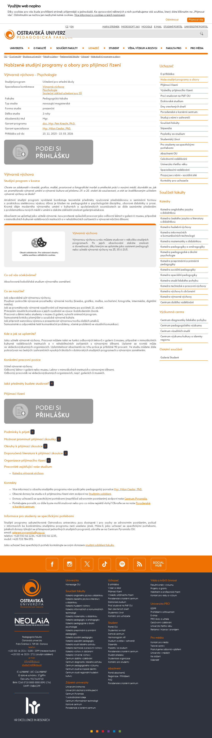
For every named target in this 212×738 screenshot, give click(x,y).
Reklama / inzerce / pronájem (165, 629)
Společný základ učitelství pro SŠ (62, 93)
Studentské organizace (119, 658)
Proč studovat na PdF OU (175, 96)
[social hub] (158, 564)
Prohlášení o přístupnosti (162, 612)
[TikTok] (104, 564)
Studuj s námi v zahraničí (175, 117)
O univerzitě (15, 57)
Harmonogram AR (116, 637)
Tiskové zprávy (158, 646)
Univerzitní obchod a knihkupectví (82, 690)
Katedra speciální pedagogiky (178, 275)
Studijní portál (173, 27)
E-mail (158, 27)
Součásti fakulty (70, 48)
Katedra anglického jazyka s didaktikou (176, 211)
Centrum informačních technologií (82, 701)
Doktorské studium (171, 101)
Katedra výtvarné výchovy (28, 473)
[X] (87, 564)
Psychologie (50, 90)
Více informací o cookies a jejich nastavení (99, 15)
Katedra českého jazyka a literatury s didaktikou (182, 220)
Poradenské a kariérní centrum (179, 112)
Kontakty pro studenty (118, 662)
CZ (66, 27)
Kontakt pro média (159, 642)
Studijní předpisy (116, 655)
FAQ (110, 680)
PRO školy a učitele (160, 619)
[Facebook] (52, 564)
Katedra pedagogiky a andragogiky (182, 247)
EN (71, 27)
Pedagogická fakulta (69, 57)
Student (116, 48)
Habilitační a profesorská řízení (165, 592)
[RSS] (139, 564)
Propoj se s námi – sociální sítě (178, 175)
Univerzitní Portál (196, 27)
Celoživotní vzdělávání (173, 159)
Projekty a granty (159, 588)
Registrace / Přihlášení (118, 676)
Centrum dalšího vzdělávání (177, 302)
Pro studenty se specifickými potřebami (177, 146)
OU (5, 57)
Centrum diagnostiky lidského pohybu (183, 320)
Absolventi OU (168, 153)
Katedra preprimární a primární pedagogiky (179, 263)
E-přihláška (167, 74)
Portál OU (113, 627)
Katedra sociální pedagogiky (178, 269)
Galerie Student (169, 357)
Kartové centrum (74, 704)
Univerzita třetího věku (173, 164)
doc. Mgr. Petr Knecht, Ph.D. (59, 123)
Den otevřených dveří (118, 609)
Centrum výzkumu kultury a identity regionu (181, 338)
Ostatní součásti (171, 349)
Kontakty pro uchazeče (174, 180)
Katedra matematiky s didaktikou (180, 241)
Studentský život (170, 139)
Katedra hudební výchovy (175, 227)
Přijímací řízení (169, 85)
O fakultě (43, 48)
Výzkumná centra (172, 312)
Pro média (196, 48)
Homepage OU (73, 584)
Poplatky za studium (172, 134)
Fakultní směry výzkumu (162, 585)
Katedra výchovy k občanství (177, 291)
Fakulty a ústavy (50, 57)
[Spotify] (122, 564)
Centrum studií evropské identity (81, 669)
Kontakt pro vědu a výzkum (164, 595)
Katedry (165, 201)
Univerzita (19, 48)
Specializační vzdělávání (174, 170)
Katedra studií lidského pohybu (179, 280)
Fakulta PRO (176, 48)
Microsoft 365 (130, 27)
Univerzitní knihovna (75, 687)
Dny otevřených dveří (173, 106)
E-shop (154, 615)
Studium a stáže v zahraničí (121, 641)
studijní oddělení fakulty (100, 545)
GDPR (153, 608)
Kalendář (155, 660)
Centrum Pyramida (135, 498)
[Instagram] (69, 564)
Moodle (147, 27)
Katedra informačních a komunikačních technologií (177, 234)
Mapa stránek (110, 27)
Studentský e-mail (116, 630)
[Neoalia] (31, 621)
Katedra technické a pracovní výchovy (183, 286)
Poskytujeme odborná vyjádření (166, 649)
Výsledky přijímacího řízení (176, 90)
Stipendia (166, 128)
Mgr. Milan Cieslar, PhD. (57, 128)
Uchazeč (96, 48)
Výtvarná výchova (53, 87)
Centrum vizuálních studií (175, 331)
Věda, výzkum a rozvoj (145, 48)
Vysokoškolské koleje (76, 697)
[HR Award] (31, 709)
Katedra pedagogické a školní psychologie (178, 254)
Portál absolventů (116, 673)
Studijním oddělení (100, 494)
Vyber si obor (114, 588)
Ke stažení (155, 656)
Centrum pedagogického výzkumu (181, 325)
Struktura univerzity (32, 57)
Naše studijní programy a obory (105, 57)
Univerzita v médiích (160, 653)
